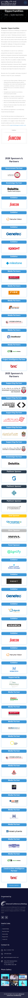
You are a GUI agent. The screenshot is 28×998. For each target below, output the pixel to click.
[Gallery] (5, 977)
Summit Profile (5, 929)
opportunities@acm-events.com (18, 125)
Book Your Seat (5, 931)
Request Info (5, 936)
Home (6, 15)
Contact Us (4, 939)
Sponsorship (5, 934)
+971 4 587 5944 (7, 953)
